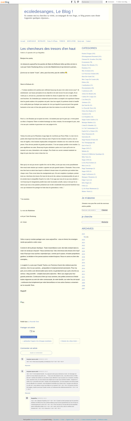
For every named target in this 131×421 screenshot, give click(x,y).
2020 (83, 251)
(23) (86, 102)
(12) (89, 122)
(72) (90, 65)
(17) (89, 111)
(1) (87, 191)
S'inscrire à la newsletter (28, 337)
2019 (83, 254)
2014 (83, 268)
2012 (83, 274)
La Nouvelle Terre (33, 321)
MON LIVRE (71, 41)
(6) (85, 151)
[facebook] (71, 2)
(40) (90, 79)
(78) (87, 62)
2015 (83, 265)
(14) (87, 117)
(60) (90, 73)
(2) (87, 180)
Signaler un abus (70, 419)
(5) (86, 157)
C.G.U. (78, 419)
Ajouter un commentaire (36, 353)
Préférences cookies (102, 419)
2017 (83, 260)
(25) (89, 96)
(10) (90, 131)
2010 (83, 280)
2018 (83, 257)
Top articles (56, 419)
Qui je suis (81, 41)
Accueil (22, 41)
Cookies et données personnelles (89, 419)
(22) (87, 105)
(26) (89, 94)
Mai (85, 237)
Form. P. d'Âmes (52, 41)
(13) (90, 119)
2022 (83, 245)
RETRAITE (41, 41)
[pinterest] (78, 2)
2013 (83, 271)
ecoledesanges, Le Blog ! (48, 11)
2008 (83, 286)
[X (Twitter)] (75, 2)
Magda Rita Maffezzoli (36, 419)
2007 (83, 288)
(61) (88, 71)
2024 (83, 240)
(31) (87, 85)
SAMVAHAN (31, 41)
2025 (83, 234)
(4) (86, 160)
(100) (91, 59)
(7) (86, 145)
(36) (85, 82)
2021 (83, 248)
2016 (83, 263)
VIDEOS (62, 41)
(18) (89, 108)
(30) (88, 88)
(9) (88, 134)
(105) (88, 53)
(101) (91, 56)
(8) (88, 142)
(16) (86, 114)
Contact (88, 41)
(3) (89, 162)
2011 (83, 277)
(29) (87, 91)
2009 (83, 283)
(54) (88, 76)
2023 (83, 242)
